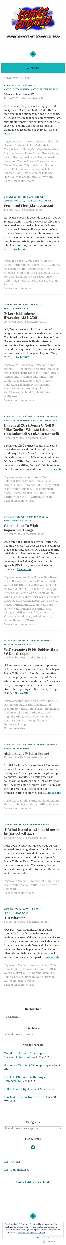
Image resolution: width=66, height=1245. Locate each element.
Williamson (11, 396)
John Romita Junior (34, 376)
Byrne (43, 700)
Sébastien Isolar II (32, 98)
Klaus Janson (45, 276)
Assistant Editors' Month (19, 85)
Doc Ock (53, 700)
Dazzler (19, 153)
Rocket (35, 169)
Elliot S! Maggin (47, 589)
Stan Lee (47, 172)
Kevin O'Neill (49, 600)
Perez (7, 169)
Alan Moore (19, 577)
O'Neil (25, 496)
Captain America (47, 149)
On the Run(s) (33, 304)
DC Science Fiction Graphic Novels (24, 196)
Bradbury (17, 260)
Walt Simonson (41, 616)
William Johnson (41, 496)
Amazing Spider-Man (25, 700)
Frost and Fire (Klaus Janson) (28, 205)
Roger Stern (23, 172)
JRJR (50, 376)
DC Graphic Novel (45, 585)
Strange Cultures (40, 640)
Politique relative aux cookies (31, 1232)
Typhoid (25, 392)
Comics (8, 153)
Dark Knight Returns (26, 264)
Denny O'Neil (51, 485)
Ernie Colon (11, 592)
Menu (35, 67)
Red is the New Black (16, 308)
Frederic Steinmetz (15, 708)
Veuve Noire (46, 176)
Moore (35, 604)
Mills (26, 604)
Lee (40, 157)
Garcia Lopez (12, 596)
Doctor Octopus (13, 704)
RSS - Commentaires (16, 1169)
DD (57, 272)
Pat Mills (37, 608)
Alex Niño (34, 577)
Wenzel (30, 620)
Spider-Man (40, 720)
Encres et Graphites (16, 640)
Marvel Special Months (44, 89)
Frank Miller (33, 153)
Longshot (10, 161)
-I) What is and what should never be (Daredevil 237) (31, 831)
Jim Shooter (29, 157)
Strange (22, 724)
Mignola (37, 712)
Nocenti (50, 165)
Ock (26, 716)
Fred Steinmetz (36, 657)
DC (42, 264)
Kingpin (9, 380)
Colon (32, 581)
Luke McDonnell (42, 488)
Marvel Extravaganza (17, 89)
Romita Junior (35, 388)
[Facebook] (33, 54)
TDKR (33, 280)
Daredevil (41, 260)
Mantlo (21, 161)
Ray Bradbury (21, 280)
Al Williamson (21, 364)
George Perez (50, 153)
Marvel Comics (46, 161)
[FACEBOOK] (33, 1216)
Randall (17, 612)
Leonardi (49, 157)
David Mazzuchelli (15, 372)
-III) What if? (14, 917)
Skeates (8, 616)
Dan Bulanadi (44, 481)
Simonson (45, 612)
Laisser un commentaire (19, 180)
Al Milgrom (26, 141)
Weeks (30, 980)
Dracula (29, 704)
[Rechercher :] (33, 1016)
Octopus (36, 716)
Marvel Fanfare (13, 165)
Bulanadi (9, 481)
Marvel (31, 161)
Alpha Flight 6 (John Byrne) (26, 753)
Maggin (8, 604)
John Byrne (35, 708)
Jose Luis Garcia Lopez (26, 600)
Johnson (26, 488)
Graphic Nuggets (14, 200)
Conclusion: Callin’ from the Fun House (28, 1097)
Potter (7, 612)
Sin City (26, 720)
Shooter (36, 172)
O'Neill (15, 608)
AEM (15, 141)
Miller (40, 165)
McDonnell (41, 492)
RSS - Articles (12, 1161)
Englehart (53, 881)
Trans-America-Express (39, 200)
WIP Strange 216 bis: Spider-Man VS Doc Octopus (31, 651)
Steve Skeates (23, 616)
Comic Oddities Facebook (33, 1182)
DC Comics (52, 264)
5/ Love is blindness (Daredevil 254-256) (20, 315)
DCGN (32, 589)
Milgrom (29, 165)
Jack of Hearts (12, 157)
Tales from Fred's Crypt (18, 644)
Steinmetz (10, 724)
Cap (33, 149)
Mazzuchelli (22, 384)
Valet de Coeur (20, 176)
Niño (7, 608)
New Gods (47, 604)
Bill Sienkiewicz (25, 368)
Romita (8, 388)
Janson (31, 276)
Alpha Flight (20, 800)
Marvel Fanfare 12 (19, 94)
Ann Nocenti (42, 141)
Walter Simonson (14, 620)
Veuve (34, 176)
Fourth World (28, 592)
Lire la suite (19, 249)
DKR (6, 276)
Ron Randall (30, 612)
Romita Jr (19, 388)
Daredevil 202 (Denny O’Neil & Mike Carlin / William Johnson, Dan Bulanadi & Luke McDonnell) (31, 429)
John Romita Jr (13, 376)
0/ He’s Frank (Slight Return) (21, 1089)
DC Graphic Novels (15, 516)
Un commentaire (14, 728)
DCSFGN (49, 272)
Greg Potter (46, 596)
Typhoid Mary (40, 392)
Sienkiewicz (11, 392)
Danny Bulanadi (13, 485)
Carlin (20, 481)
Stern (7, 176)
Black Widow (22, 149)
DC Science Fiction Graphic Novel (25, 268)
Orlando (26, 608)
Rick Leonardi (20, 169)
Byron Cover (19, 581)
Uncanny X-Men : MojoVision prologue (27, 1065)
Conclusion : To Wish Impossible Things (21, 527)
